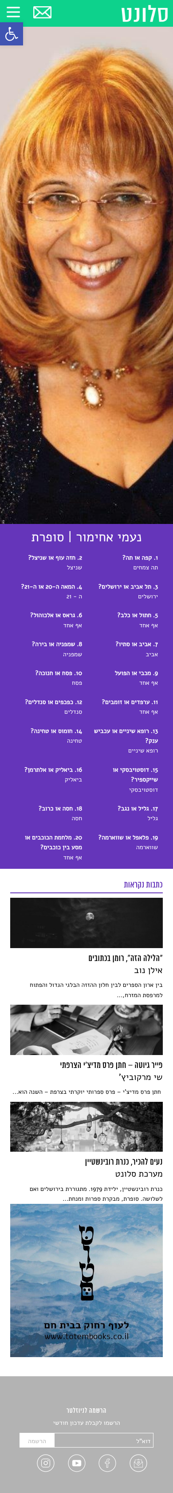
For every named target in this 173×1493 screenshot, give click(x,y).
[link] (11, 33)
